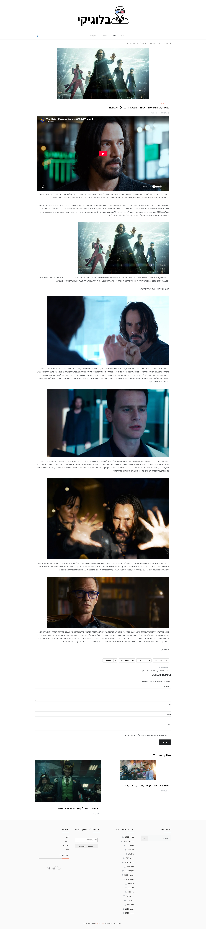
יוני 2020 (131, 888)
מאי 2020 (130, 892)
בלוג (114, 36)
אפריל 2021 (130, 858)
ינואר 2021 (130, 866)
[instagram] (54, 867)
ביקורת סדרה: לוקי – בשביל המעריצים (78, 808)
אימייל (168, 714)
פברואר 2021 (129, 862)
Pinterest (125, 660)
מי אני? (104, 36)
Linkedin (108, 660)
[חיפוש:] (159, 838)
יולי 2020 (131, 883)
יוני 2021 (131, 854)
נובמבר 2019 (129, 913)
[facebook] (59, 867)
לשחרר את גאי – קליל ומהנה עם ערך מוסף (155, 670)
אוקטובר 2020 (129, 875)
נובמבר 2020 (129, 871)
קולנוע (163, 103)
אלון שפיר (154, 113)
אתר (169, 724)
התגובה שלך (166, 686)
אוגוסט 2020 (129, 879)
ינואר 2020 (130, 904)
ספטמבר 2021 (129, 841)
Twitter (142, 660)
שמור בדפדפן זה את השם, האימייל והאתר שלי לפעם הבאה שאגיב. (146, 735)
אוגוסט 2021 (130, 845)
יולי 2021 (131, 850)
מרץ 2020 (130, 900)
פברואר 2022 (129, 837)
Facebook (159, 660)
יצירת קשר (93, 36)
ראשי (122, 36)
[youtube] (49, 867)
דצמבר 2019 (129, 909)
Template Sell (100, 923)
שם (169, 705)
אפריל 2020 (130, 896)
